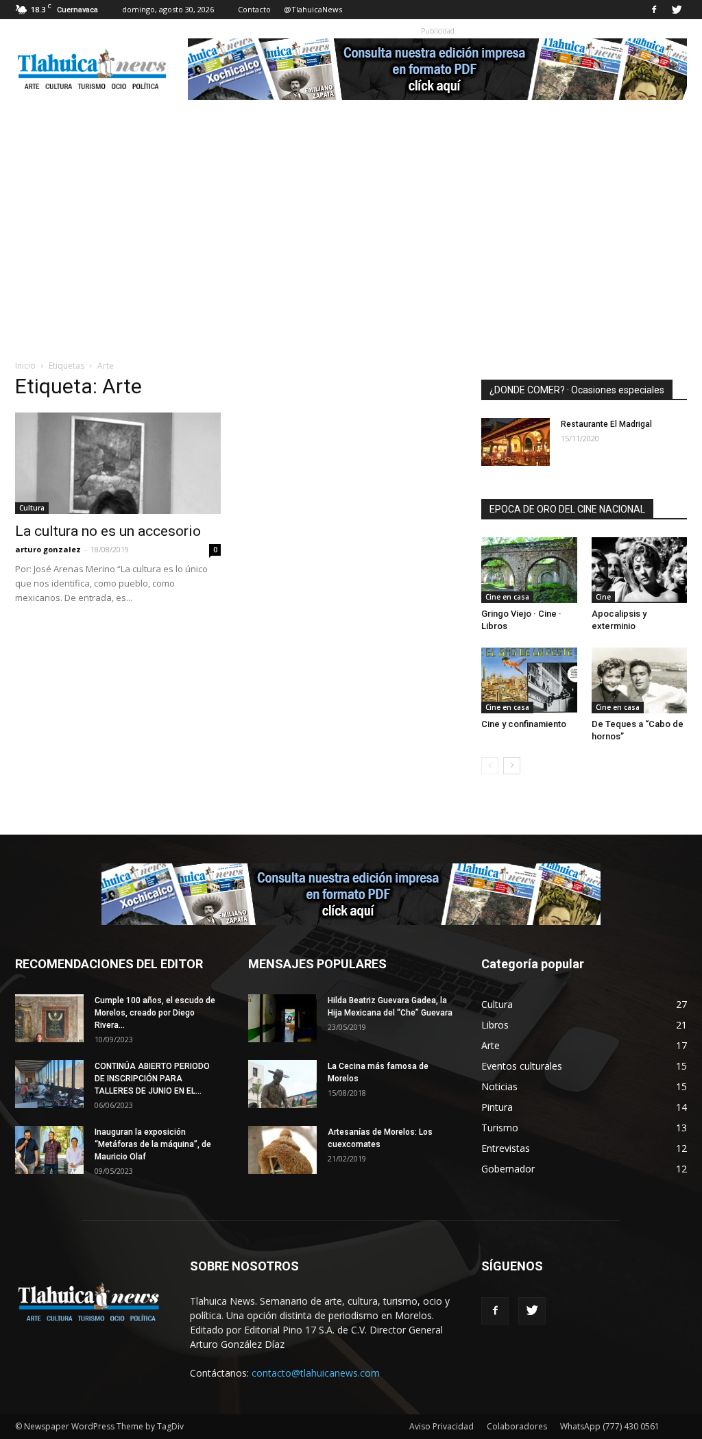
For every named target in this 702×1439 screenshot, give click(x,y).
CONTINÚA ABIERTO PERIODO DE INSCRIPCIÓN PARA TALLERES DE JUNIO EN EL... (152, 1078)
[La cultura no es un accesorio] (118, 463)
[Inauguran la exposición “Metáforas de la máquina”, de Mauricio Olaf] (49, 1150)
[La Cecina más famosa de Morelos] (282, 1084)
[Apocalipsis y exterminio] (640, 570)
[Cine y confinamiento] (529, 680)
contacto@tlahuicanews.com (316, 1372)
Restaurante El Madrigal (606, 424)
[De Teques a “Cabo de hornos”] (640, 680)
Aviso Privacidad (441, 1426)
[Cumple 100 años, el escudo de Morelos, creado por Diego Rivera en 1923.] (49, 1018)
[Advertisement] (351, 256)
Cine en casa (507, 597)
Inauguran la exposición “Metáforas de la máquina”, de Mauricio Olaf (153, 1144)
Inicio (25, 365)
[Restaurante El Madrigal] (515, 442)
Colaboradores (517, 1426)
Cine (603, 597)
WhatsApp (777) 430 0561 (609, 1426)
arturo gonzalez (48, 549)
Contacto (254, 9)
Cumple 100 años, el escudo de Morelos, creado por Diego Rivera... (155, 1013)
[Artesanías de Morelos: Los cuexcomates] (282, 1150)
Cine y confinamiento (523, 724)
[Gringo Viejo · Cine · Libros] (529, 570)
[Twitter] (676, 9)
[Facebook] (654, 9)
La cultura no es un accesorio (108, 531)
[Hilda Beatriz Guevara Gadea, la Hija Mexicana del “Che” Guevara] (282, 1018)
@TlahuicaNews (313, 9)
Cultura (32, 508)
